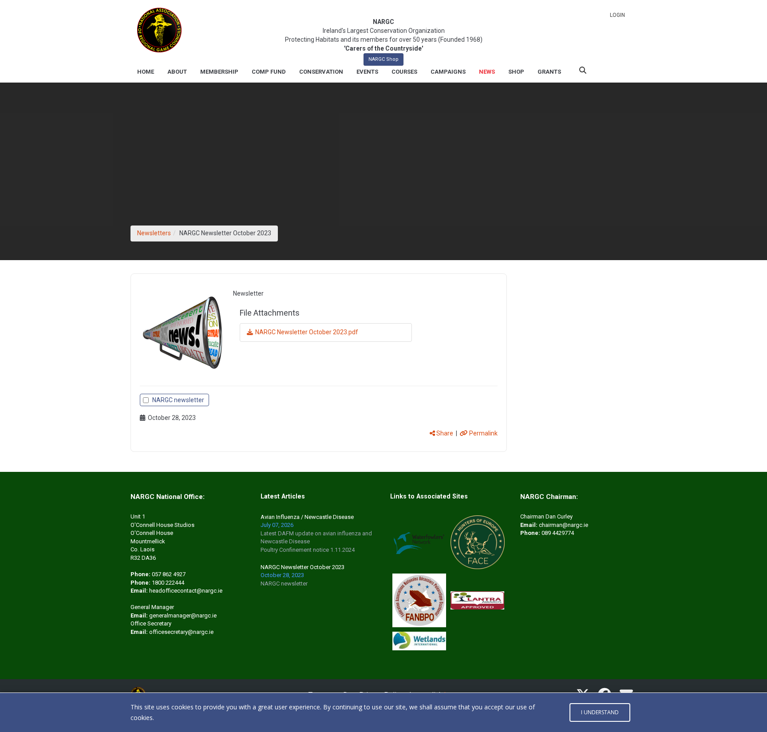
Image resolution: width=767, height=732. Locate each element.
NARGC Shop (383, 59)
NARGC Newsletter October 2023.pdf (306, 332)
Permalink (483, 433)
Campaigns (448, 71)
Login (617, 15)
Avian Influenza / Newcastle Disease (307, 517)
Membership (219, 71)
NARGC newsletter (178, 400)
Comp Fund (269, 71)
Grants (549, 71)
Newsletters (154, 233)
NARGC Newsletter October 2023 (302, 567)
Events (367, 71)
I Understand (600, 712)
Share (444, 433)
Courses (404, 71)
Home (145, 71)
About (177, 71)
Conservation (321, 71)
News (487, 71)
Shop (516, 71)
